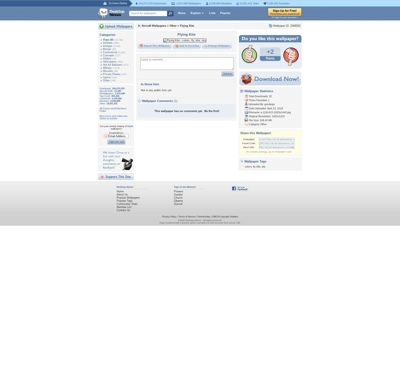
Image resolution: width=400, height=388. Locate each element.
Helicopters (109, 61)
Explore (196, 13)
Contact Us (123, 210)
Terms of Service (187, 216)
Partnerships (204, 216)
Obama (178, 200)
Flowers (178, 191)
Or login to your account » (285, 17)
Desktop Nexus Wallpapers (111, 13)
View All (108, 39)
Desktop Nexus (193, 220)
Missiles (108, 71)
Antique (107, 46)
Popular (225, 13)
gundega (269, 104)
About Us (122, 194)
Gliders (107, 58)
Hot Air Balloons (112, 64)
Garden (178, 194)
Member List (124, 207)
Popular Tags (124, 200)
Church (178, 197)
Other (106, 80)
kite (258, 166)
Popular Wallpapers (128, 197)
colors (248, 166)
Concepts (108, 55)
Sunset (178, 203)
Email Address (116, 133)
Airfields (108, 42)
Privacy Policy (169, 216)
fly (254, 166)
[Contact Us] (117, 169)
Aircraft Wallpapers (154, 25)
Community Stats (127, 203)
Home (181, 13)
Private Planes (112, 74)
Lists (212, 13)
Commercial (110, 52)
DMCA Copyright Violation (225, 216)
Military (107, 67)
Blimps (107, 49)
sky (263, 166)
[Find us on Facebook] (240, 190)
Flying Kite (187, 25)
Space (107, 77)
